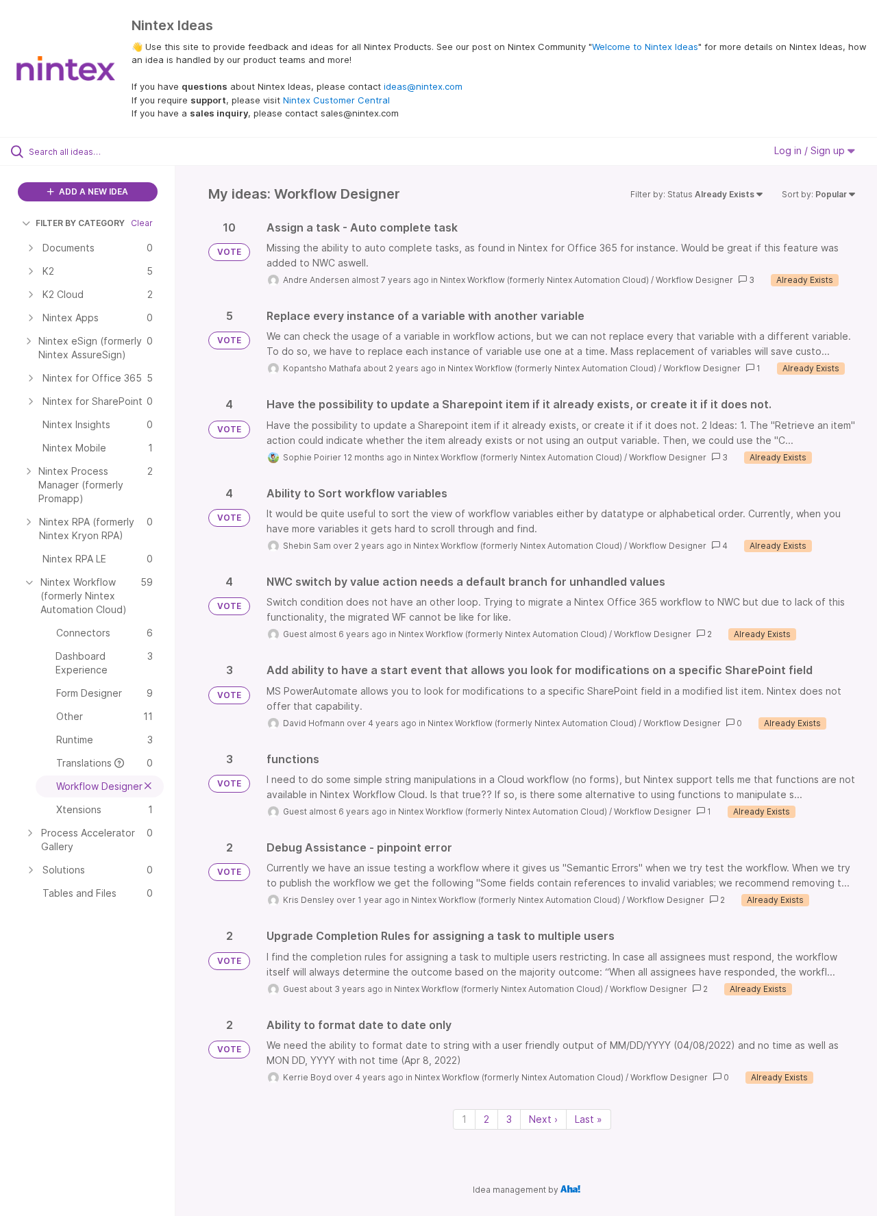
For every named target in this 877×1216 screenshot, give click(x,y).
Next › (543, 1119)
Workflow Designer (694, 280)
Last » (588, 1119)
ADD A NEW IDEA (92, 191)
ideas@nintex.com (423, 86)
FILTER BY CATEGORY (80, 223)
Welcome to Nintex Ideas (645, 46)
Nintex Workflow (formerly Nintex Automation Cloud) (544, 280)
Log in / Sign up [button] (811, 150)
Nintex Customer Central (336, 100)
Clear (142, 223)
